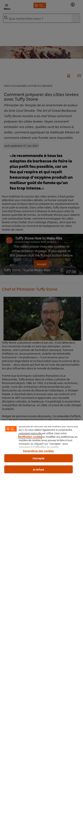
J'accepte (38, 458)
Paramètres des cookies (38, 450)
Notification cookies (30, 436)
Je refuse (38, 469)
